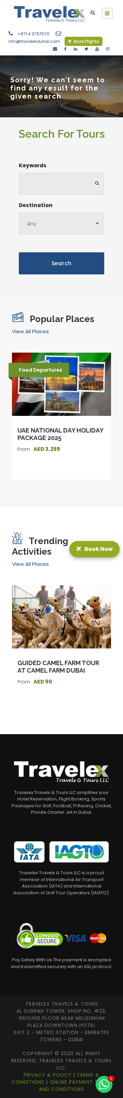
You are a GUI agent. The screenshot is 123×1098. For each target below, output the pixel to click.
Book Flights (86, 41)
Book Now (98, 549)
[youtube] (97, 49)
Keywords (32, 165)
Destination (36, 205)
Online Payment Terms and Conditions (75, 1086)
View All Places (30, 331)
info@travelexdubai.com (34, 41)
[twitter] (86, 49)
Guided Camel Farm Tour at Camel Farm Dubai (58, 666)
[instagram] (107, 49)
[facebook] (65, 49)
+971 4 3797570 (33, 34)
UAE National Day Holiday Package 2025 (60, 434)
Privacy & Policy (48, 1074)
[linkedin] (75, 49)
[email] (55, 49)
